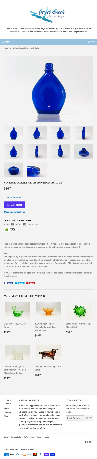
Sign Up (89, 418)
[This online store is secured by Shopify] (10, 231)
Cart (93, 42)
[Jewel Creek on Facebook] (86, 442)
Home (6, 48)
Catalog (7, 412)
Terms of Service (43, 437)
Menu (7, 42)
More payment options (14, 212)
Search (6, 437)
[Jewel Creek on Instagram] (90, 442)
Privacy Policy (16, 437)
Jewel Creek (13, 449)
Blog (6, 416)
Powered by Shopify (28, 449)
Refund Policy (29, 437)
